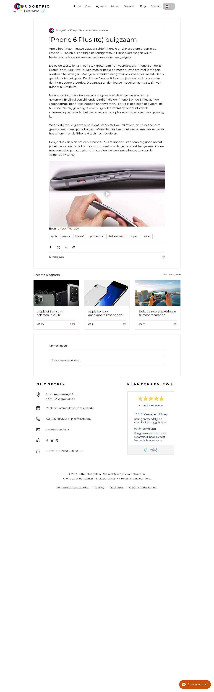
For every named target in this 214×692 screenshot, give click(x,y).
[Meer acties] (163, 30)
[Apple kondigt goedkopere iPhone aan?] (107, 293)
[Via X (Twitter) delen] (58, 247)
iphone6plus (96, 236)
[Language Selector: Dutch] (169, 6)
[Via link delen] (73, 247)
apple (54, 236)
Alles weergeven (172, 274)
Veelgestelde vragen (143, 487)
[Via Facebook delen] (50, 247)
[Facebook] (47, 440)
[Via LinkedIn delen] (65, 247)
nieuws (66, 236)
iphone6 (79, 236)
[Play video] (107, 194)
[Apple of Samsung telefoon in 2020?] (56, 293)
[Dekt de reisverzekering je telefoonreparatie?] (157, 293)
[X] (57, 440)
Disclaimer (117, 487)
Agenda (88, 408)
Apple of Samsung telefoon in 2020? (50, 313)
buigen (133, 236)
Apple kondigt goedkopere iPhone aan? (106, 313)
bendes (147, 236)
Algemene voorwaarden (73, 487)
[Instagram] (52, 440)
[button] (114, 6)
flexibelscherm (116, 236)
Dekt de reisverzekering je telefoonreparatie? (157, 313)
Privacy (99, 487)
